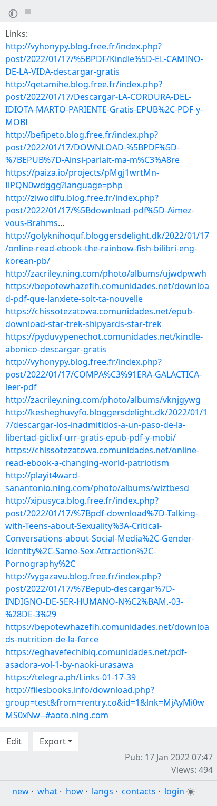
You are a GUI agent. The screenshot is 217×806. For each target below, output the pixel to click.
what (47, 791)
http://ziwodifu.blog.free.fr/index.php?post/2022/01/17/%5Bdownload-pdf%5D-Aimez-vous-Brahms (99, 210)
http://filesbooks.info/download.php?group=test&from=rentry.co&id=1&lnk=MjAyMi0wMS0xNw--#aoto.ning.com (104, 702)
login (174, 791)
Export (53, 741)
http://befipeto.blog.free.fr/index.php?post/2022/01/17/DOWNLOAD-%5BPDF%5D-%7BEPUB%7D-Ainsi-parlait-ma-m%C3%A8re (92, 147)
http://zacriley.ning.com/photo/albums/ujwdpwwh (105, 273)
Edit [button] (14, 741)
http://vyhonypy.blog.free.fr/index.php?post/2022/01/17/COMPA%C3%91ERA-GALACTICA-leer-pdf (103, 374)
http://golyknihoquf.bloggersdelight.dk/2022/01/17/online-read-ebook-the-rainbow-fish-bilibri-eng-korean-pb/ (107, 248)
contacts (139, 791)
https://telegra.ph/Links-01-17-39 (70, 677)
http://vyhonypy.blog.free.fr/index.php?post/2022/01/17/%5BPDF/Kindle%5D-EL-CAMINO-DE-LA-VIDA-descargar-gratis (104, 58)
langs (102, 791)
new (20, 791)
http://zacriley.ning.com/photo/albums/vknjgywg (103, 399)
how (74, 791)
